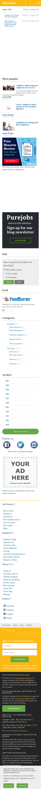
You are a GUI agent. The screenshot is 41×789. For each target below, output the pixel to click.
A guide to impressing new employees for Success (27, 86)
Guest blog (7, 591)
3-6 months (11, 277)
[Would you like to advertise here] (20, 472)
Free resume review (11, 519)
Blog (5, 528)
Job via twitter (9, 522)
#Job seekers (11, 348)
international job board (23, 678)
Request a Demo (10, 560)
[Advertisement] (20, 53)
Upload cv (7, 514)
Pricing (6, 551)
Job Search (7, 516)
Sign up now (8, 542)
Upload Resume (14, 708)
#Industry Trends (15, 339)
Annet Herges (8, 115)
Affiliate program (10, 577)
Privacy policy (9, 582)
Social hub (7, 588)
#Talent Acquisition (15, 344)
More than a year (14, 269)
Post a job (27, 739)
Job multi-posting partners (14, 554)
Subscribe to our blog (20, 431)
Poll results (8, 525)
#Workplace (13, 364)
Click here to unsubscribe (20, 730)
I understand (22, 785)
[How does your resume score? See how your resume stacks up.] (19, 151)
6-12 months (11, 273)
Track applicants (10, 548)
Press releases (9, 585)
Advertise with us (10, 574)
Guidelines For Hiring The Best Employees (27, 123)
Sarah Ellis (7, 97)
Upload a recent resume (22, 698)
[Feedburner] (7, 310)
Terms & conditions (11, 579)
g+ (32, 451)
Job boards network (11, 557)
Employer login (9, 539)
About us (7, 571)
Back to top (10, 630)
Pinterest (23, 451)
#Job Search (13, 352)
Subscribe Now (19, 659)
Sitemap (6, 594)
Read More (8, 785)
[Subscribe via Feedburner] (17, 298)
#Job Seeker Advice (15, 355)
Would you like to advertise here (14, 491)
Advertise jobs (9, 545)
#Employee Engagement (17, 335)
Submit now (19, 170)
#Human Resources (15, 327)
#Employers (11, 324)
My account (8, 511)
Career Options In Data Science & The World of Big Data (26, 106)
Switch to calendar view (31, 9)
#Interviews (13, 359)
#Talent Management (16, 330)
